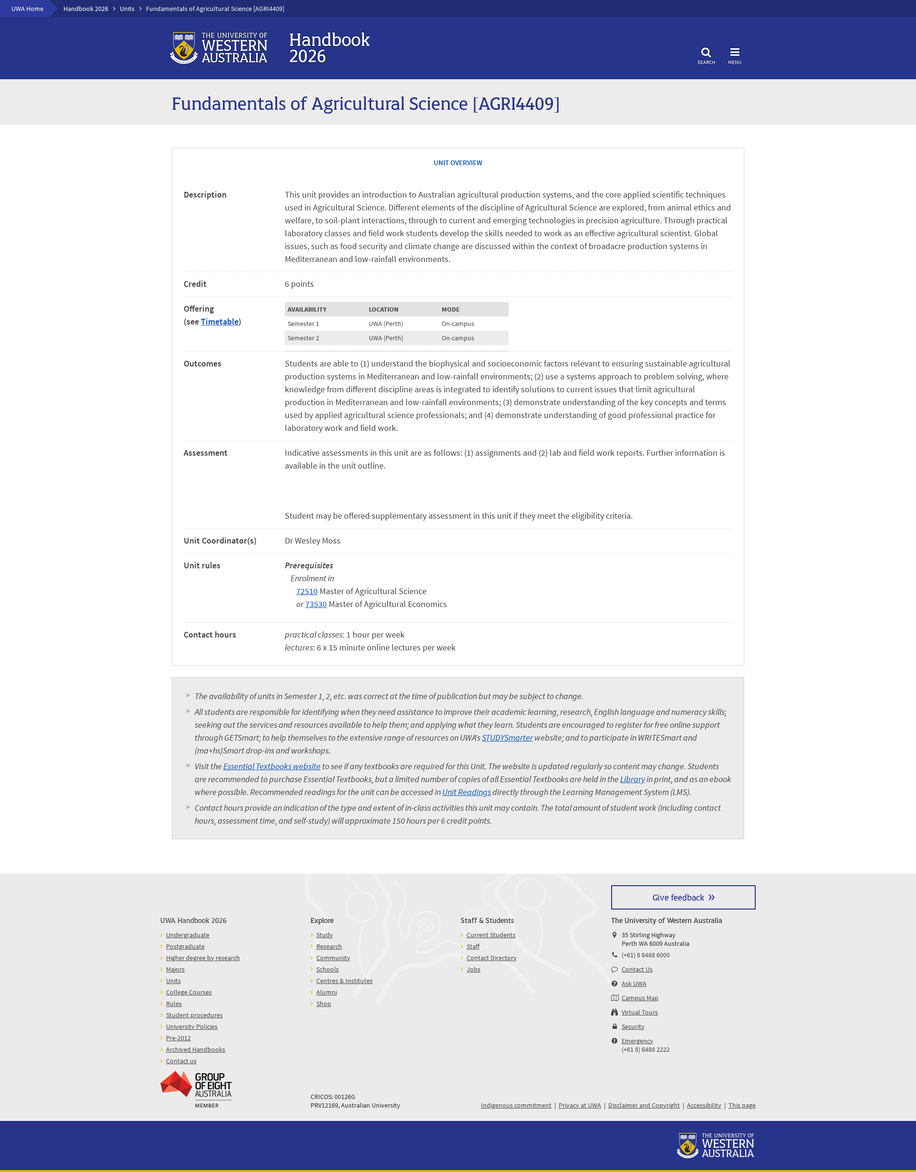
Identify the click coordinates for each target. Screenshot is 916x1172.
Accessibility (704, 1105)
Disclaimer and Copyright (644, 1105)
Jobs (473, 969)
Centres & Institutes (344, 980)
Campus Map (640, 998)
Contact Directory (492, 957)
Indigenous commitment (516, 1105)
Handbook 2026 (85, 8)
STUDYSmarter (507, 737)
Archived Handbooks (195, 1049)
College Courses (189, 992)
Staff (473, 946)
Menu (734, 62)
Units (127, 8)
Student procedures (194, 1015)
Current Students (491, 935)
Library (632, 779)
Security (633, 1026)
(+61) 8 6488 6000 (646, 955)
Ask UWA (634, 983)
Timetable (220, 321)
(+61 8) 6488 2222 (646, 1049)
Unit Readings (466, 791)
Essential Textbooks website (272, 766)
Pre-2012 (178, 1038)
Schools (327, 969)
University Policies (192, 1026)
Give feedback (678, 896)
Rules (174, 1003)
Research (329, 946)
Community (333, 957)
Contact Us (637, 969)
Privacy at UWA (580, 1105)
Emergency (637, 1040)
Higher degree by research (203, 957)
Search (706, 62)
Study (324, 935)
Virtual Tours (640, 1012)
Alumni (326, 992)
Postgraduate (185, 946)
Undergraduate (187, 935)
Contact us (181, 1061)
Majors (175, 969)
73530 (316, 603)
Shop (323, 1003)
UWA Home (27, 8)
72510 (307, 591)
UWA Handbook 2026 (193, 919)
